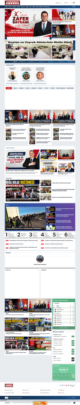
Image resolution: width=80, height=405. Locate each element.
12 (30, 38)
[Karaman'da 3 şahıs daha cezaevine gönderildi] (50, 209)
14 (35, 38)
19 (46, 38)
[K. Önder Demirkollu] (12, 75)
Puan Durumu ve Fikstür (10, 392)
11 (28, 38)
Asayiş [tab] (8, 88)
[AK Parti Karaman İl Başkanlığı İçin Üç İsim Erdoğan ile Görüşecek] (39, 305)
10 (26, 38)
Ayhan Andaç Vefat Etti (23, 235)
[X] (62, 385)
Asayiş (6, 6)
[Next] (72, 385)
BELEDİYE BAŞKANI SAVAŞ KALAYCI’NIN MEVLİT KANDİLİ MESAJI (71, 235)
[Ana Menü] (74, 7)
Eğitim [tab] (52, 88)
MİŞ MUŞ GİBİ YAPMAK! (12, 68)
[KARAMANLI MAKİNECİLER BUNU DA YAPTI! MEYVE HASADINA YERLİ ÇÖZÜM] (39, 324)
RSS (7, 397)
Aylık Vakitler (56, 379)
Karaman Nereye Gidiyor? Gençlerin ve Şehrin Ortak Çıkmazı (26, 69)
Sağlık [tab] (40, 88)
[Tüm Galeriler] (73, 178)
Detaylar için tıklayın (64, 327)
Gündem (14, 6)
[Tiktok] (68, 385)
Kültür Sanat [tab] (70, 88)
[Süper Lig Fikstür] (73, 331)
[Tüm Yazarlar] (73, 65)
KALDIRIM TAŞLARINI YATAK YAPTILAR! (14, 333)
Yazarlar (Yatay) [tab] (10, 65)
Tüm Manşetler (26, 392)
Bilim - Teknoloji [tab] (61, 88)
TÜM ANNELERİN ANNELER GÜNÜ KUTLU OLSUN (40, 69)
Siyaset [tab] (27, 88)
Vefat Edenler (23, 233)
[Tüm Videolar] (73, 205)
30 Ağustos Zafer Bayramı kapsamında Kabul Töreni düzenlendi (59, 240)
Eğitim (33, 6)
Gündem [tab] (21, 88)
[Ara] (73, 7)
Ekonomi (23, 6)
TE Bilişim (73, 397)
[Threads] (70, 385)
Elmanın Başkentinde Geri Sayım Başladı (35, 235)
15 (37, 38)
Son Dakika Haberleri (45, 392)
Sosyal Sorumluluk (10, 332)
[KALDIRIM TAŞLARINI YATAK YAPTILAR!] (16, 324)
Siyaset (18, 6)
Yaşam (9, 6)
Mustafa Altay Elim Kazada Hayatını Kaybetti (11, 235)
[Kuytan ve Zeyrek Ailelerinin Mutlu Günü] (45, 197)
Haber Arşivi (62, 392)
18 (44, 38)
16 (39, 38)
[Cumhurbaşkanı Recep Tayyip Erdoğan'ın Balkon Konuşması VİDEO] (50, 221)
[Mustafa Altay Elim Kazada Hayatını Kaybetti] (63, 31)
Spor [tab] (46, 88)
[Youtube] (66, 385)
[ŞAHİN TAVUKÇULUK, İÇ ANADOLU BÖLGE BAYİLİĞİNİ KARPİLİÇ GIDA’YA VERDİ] (39, 343)
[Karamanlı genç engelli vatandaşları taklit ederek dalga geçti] (50, 215)
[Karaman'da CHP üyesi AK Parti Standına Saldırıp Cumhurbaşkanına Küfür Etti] (50, 227)
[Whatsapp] (74, 385)
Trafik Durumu (62, 390)
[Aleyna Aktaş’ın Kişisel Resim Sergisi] (45, 182)
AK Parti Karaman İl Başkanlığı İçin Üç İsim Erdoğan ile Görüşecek (48, 235)
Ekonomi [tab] (34, 88)
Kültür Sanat (47, 6)
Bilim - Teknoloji (39, 6)
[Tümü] (73, 252)
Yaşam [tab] (15, 88)
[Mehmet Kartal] (26, 75)
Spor (30, 6)
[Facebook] (60, 385)
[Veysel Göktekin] (40, 75)
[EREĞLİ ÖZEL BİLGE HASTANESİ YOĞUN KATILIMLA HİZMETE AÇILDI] (16, 343)
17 (41, 38)
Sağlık (27, 6)
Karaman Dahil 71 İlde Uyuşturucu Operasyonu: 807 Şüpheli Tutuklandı (59, 235)
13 (32, 38)
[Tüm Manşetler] (73, 147)
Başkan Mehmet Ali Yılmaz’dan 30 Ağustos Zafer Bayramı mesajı (24, 240)
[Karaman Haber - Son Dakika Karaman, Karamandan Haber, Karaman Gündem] (12, 2)
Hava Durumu (26, 390)
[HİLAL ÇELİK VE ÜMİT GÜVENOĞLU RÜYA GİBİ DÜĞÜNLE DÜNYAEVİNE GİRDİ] (45, 190)
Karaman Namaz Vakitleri (46, 390)
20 (48, 38)
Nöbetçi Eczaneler (9, 390)
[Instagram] (64, 385)
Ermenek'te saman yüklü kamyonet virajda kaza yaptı (56, 247)
